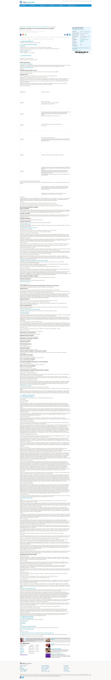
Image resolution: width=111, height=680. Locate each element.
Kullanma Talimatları (45, 666)
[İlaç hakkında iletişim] (65, 35)
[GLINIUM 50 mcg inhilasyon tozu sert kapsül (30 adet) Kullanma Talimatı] (20, 35)
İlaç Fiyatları (66, 666)
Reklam (21, 666)
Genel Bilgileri (35, 39)
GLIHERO (22, 646)
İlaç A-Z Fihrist (67, 668)
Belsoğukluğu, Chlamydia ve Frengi (57, 653)
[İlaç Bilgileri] (82, 27)
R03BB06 (82, 41)
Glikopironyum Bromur (84, 39)
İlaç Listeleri (66, 665)
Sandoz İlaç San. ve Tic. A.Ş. (78, 29)
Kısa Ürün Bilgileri (45, 668)
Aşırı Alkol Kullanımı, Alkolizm (56, 648)
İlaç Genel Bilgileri (45, 665)
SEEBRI (21, 653)
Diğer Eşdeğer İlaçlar (23, 654)
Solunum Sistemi (23, 31)
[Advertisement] (55, 16)
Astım (26, 638)
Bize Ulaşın (22, 668)
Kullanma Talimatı (49, 39)
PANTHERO (22, 649)
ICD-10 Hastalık (67, 670)
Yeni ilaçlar (66, 669)
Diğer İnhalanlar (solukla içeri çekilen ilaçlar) (36, 31)
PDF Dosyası (42, 39)
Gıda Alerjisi (53, 638)
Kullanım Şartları (23, 665)
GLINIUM (21, 648)
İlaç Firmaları (44, 669)
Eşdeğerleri (29, 39)
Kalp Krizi (52, 643)
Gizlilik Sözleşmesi (23, 669)
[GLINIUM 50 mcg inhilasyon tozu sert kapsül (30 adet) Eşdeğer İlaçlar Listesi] (29, 643)
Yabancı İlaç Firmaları (45, 670)
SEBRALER (22, 651)
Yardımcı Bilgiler (23, 670)
